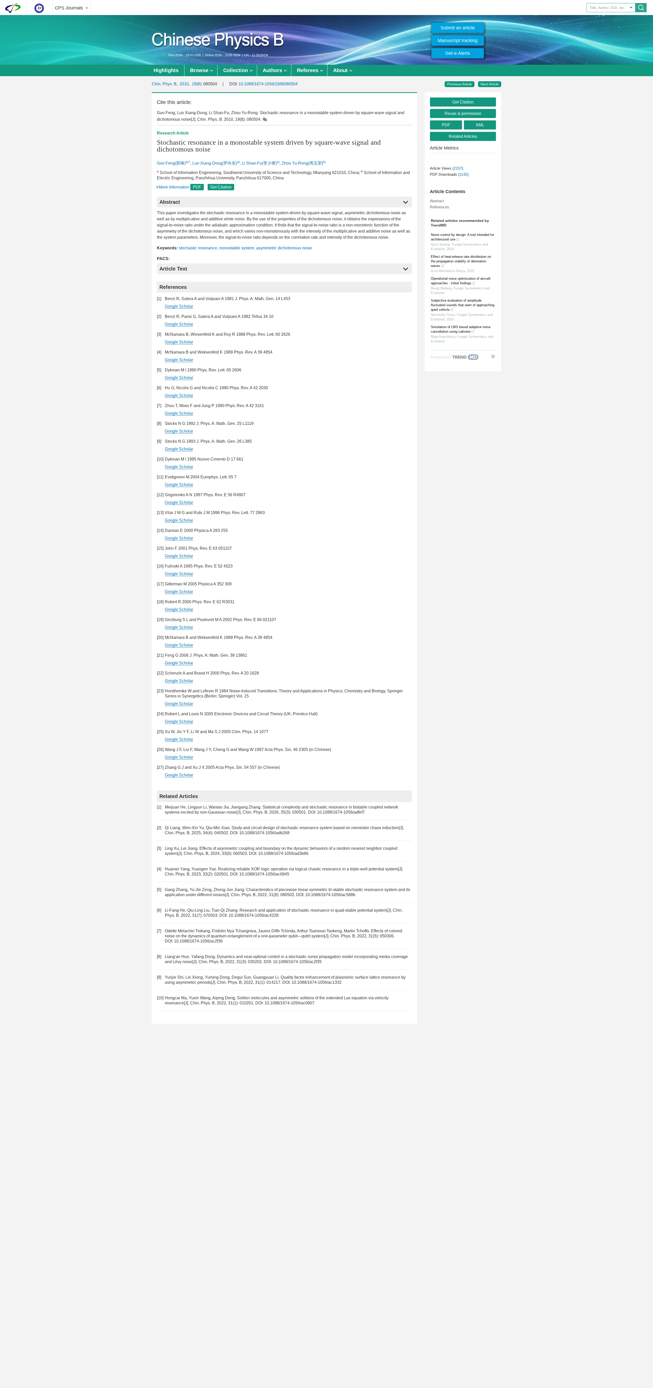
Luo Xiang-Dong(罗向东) (214, 163)
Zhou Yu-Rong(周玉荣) (302, 163)
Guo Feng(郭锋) (171, 163)
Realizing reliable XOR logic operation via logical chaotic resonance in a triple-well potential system (308, 869)
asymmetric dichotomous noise (284, 248)
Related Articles (463, 136)
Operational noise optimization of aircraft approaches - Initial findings (461, 281)
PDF (197, 187)
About (340, 70)
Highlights (166, 70)
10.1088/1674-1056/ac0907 (290, 1003)
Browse (199, 70)
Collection (235, 70)
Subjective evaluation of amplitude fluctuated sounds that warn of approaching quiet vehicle (462, 305)
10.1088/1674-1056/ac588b (330, 895)
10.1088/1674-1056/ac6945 (264, 874)
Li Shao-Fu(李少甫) (259, 163)
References (439, 207)
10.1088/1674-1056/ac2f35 (297, 962)
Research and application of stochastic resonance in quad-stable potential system (313, 910)
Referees (307, 70)
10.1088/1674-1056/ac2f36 (198, 941)
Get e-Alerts (457, 53)
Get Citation (221, 187)
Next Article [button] (490, 84)
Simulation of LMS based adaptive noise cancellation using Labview (461, 329)
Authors (272, 70)
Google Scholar (179, 306)
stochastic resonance (198, 248)
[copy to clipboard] (264, 119)
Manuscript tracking (458, 40)
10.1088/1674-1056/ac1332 (317, 982)
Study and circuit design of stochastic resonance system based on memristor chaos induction (315, 828)
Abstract (437, 201)
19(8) (196, 84)
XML (480, 125)
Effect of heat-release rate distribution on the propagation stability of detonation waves (461, 261)
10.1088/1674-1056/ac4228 (254, 915)
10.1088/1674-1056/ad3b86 (283, 853)
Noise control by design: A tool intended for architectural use (462, 237)
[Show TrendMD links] (493, 356)
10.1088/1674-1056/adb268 (264, 833)
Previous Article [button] (459, 84)
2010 (184, 84)
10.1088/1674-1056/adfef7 (341, 812)
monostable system (236, 248)
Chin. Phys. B (164, 84)
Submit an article (458, 27)
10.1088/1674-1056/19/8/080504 (268, 84)
